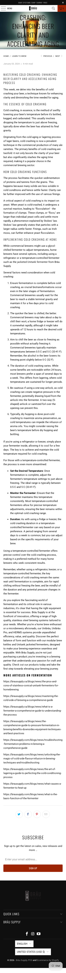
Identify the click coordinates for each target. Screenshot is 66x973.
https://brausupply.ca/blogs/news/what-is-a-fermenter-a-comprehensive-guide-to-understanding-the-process (32, 710)
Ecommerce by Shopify (48, 960)
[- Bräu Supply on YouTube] (38, 934)
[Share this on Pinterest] (37, 814)
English (22, 943)
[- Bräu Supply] (33, 8)
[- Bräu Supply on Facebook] (26, 934)
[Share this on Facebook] (28, 814)
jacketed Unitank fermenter (32, 261)
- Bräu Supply (21, 960)
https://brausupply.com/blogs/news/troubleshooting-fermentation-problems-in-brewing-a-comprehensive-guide (32, 743)
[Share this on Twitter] (19, 814)
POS (30, 960)
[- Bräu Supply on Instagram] (32, 934)
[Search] (53, 8)
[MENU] (1, 8)
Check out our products (25, 664)
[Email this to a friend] (46, 814)
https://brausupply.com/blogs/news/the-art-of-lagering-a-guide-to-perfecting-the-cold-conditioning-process (32, 773)
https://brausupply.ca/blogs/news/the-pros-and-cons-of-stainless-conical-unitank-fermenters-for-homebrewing (31, 685)
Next (58, 56)
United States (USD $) (31, 951)
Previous (47, 56)
